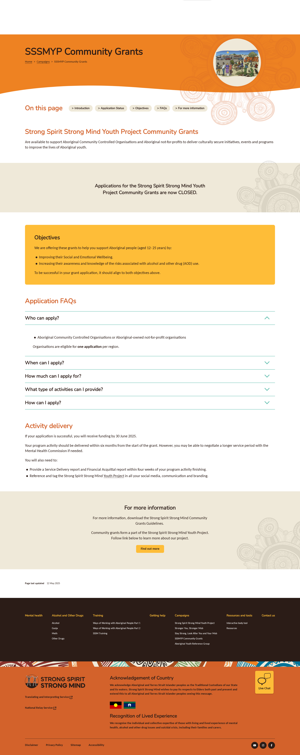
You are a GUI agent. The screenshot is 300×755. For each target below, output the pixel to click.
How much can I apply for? (53, 376)
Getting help (157, 615)
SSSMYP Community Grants (188, 638)
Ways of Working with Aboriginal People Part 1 (116, 623)
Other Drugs (58, 638)
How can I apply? (43, 402)
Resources (232, 628)
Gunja (55, 628)
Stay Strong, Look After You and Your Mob (196, 633)
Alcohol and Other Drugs (67, 615)
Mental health (33, 615)
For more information (189, 108)
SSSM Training (100, 633)
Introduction (81, 108)
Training (98, 615)
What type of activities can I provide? (64, 389)
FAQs (163, 108)
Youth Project (114, 476)
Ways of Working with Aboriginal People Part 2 (116, 628)
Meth (54, 633)
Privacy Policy (54, 745)
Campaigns (182, 615)
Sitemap (76, 745)
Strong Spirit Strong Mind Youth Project (195, 623)
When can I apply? (44, 363)
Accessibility (96, 745)
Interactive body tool (237, 623)
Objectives (140, 108)
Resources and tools (239, 615)
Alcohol (55, 623)
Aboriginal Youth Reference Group (192, 644)
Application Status (111, 108)
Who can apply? (42, 318)
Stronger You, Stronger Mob (189, 628)
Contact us (268, 615)
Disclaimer (31, 745)
